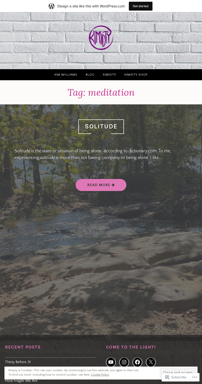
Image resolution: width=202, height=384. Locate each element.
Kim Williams (65, 74)
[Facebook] (137, 362)
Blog (90, 74)
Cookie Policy (100, 374)
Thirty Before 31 (18, 362)
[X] (151, 362)
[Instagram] (124, 362)
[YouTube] (111, 362)
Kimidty (109, 74)
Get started (141, 6)
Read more (94, 185)
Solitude (101, 126)
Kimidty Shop (136, 74)
